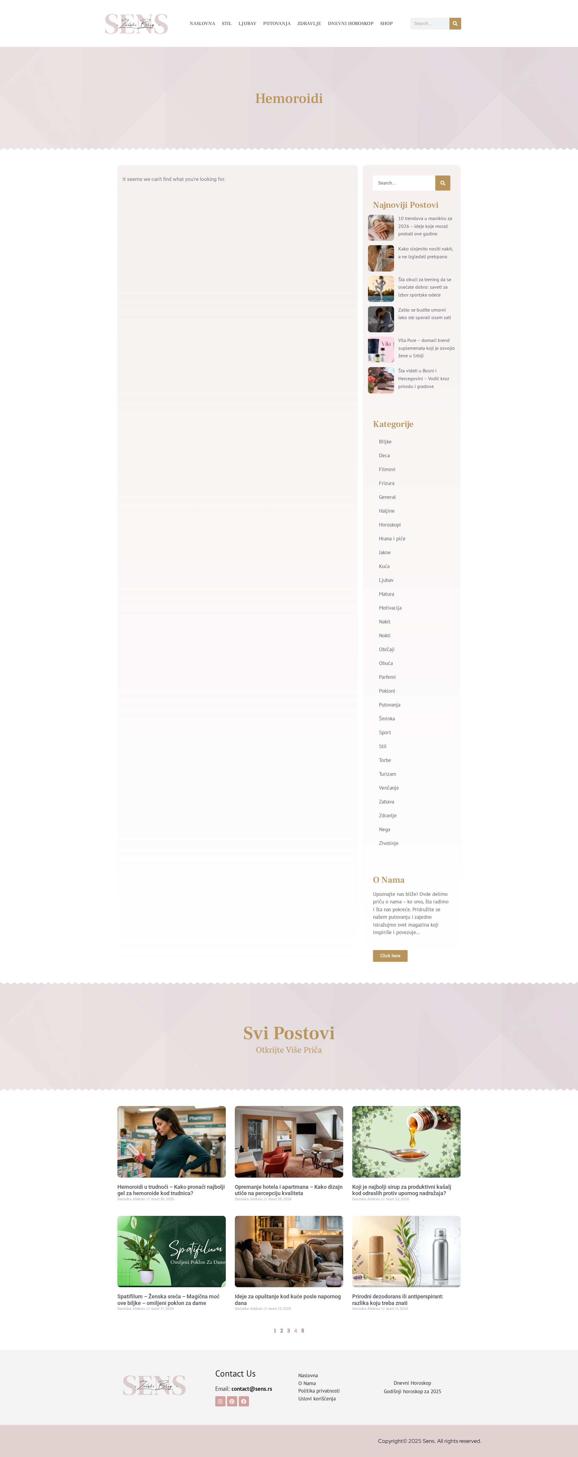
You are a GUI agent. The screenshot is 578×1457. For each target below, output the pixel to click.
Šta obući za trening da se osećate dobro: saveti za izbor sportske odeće (424, 287)
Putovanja (277, 23)
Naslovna (202, 23)
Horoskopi (390, 524)
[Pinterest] (232, 1401)
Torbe (385, 760)
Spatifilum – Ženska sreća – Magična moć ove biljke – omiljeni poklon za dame (168, 1299)
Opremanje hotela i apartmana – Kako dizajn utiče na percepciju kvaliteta (289, 1190)
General (387, 497)
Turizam (387, 774)
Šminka (387, 718)
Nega (384, 829)
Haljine (387, 511)
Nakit (384, 621)
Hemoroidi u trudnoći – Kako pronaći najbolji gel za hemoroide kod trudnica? (171, 1190)
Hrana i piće (392, 538)
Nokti (385, 635)
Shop (386, 23)
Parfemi (387, 677)
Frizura (386, 483)
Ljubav (247, 23)
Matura (386, 594)
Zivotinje (389, 843)
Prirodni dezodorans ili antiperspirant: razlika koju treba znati (397, 1299)
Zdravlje (309, 23)
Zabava (386, 801)
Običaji (387, 649)
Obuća (386, 663)
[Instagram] (220, 1401)
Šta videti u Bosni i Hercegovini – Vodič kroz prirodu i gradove (423, 378)
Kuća (384, 566)
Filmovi (387, 469)
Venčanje (389, 787)
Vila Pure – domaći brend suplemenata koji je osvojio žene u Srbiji (426, 348)
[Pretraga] (455, 24)
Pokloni (387, 691)
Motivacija (390, 607)
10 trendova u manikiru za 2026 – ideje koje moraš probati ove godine (425, 226)
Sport (385, 732)
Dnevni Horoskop (351, 23)
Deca (384, 455)
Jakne (385, 552)
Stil (227, 23)
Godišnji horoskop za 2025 (412, 1391)
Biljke (385, 441)
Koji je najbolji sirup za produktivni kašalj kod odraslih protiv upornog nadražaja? (401, 1190)
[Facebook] (244, 1401)
